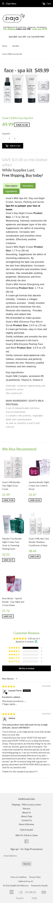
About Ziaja (26, 816)
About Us (26, 812)
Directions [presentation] (27, 185)
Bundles (16, 46)
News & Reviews (26, 824)
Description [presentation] (11, 185)
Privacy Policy (35, 877)
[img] (8, 686)
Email (34, 835)
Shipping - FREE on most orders (26, 804)
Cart (48, 3)
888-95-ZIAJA (22, 835)
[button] (14, 648)
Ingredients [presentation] (11, 191)
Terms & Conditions (18, 877)
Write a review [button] (26, 668)
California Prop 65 (25, 881)
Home (4, 46)
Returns (26, 808)
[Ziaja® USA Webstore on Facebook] (26, 842)
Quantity (6, 133)
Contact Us (26, 820)
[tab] (11, 186)
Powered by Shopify (39, 885)
